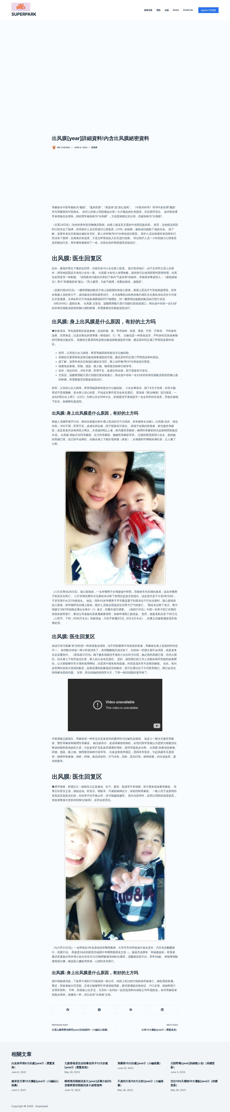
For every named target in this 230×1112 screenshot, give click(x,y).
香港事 (94, 147)
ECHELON (188, 10)
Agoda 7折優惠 (208, 10)
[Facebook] (68, 1009)
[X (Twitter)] (99, 1009)
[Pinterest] (131, 1009)
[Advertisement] (115, 72)
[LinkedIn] (162, 1009)
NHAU (176, 10)
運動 (158, 10)
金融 (167, 10)
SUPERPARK (23, 14)
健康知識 (148, 10)
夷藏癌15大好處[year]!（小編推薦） (140, 1063)
